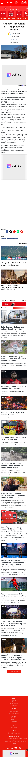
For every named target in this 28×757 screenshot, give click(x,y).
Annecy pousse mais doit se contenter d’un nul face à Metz (13, 595)
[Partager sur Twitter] (10, 232)
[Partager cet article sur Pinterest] (14, 232)
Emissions (14, 719)
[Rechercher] (22, 2)
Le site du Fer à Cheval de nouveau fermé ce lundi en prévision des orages (12, 466)
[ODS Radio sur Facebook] (8, 747)
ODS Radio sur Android (14, 733)
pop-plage (3, 238)
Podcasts (14, 725)
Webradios (14, 727)
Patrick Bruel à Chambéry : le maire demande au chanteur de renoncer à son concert (13, 495)
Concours (14, 721)
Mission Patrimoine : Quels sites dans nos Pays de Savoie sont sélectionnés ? (13, 359)
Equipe (14, 702)
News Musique (14, 711)
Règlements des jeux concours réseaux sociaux (14, 738)
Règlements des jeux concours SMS (14, 740)
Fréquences (14, 705)
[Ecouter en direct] (25, 2)
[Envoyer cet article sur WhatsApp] (17, 232)
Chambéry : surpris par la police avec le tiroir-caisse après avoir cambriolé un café (13, 657)
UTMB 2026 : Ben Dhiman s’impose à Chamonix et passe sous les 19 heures (13, 624)
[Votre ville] (16, 2)
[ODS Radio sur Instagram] (20, 747)
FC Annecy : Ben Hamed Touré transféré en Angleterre (13, 388)
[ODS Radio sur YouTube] (16, 747)
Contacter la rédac (14, 713)
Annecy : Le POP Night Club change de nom (12, 414)
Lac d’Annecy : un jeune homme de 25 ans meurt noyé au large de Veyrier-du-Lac (13, 529)
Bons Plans (12, 18)
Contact (14, 700)
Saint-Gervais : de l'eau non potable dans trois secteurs (12, 328)
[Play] (2, 12)
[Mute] (27, 8)
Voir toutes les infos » (14, 671)
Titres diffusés (14, 703)
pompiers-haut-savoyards (12, 238)
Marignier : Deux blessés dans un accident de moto (13, 438)
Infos (19, 18)
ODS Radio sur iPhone (14, 732)
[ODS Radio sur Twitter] (12, 747)
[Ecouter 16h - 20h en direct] (14, 304)
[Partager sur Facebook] (6, 232)
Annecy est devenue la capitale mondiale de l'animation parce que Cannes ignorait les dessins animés (13, 563)
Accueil (3, 18)
